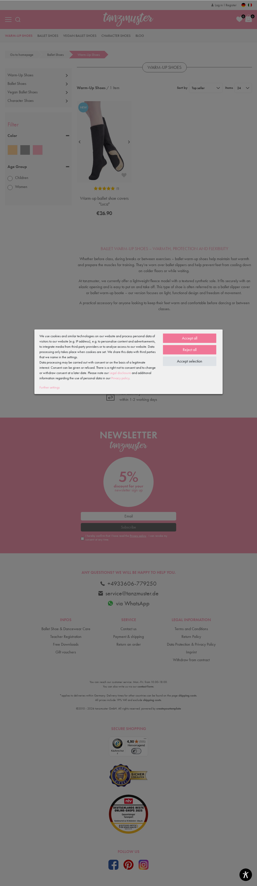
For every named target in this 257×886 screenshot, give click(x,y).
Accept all (189, 338)
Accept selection (189, 361)
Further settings (49, 387)
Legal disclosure (120, 373)
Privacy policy (120, 378)
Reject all (190, 349)
